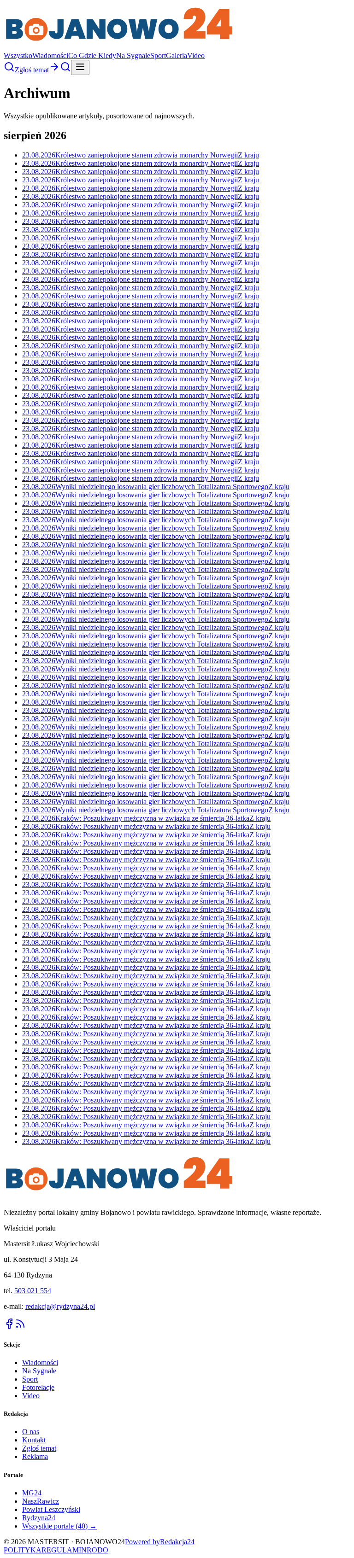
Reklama (35, 1456)
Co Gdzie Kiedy (92, 55)
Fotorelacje (38, 1387)
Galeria (176, 55)
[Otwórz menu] (80, 67)
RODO (97, 1550)
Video (196, 55)
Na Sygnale (133, 55)
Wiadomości (50, 55)
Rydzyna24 (38, 1518)
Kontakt (34, 1440)
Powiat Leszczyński (51, 1509)
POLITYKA (22, 1550)
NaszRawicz (40, 1501)
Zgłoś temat (39, 1448)
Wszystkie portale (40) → (59, 1526)
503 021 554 (32, 1291)
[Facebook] (9, 1326)
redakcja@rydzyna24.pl (60, 1306)
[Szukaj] (9, 70)
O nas (30, 1431)
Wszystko (18, 55)
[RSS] (20, 1326)
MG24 (31, 1493)
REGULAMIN (64, 1550)
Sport (158, 55)
